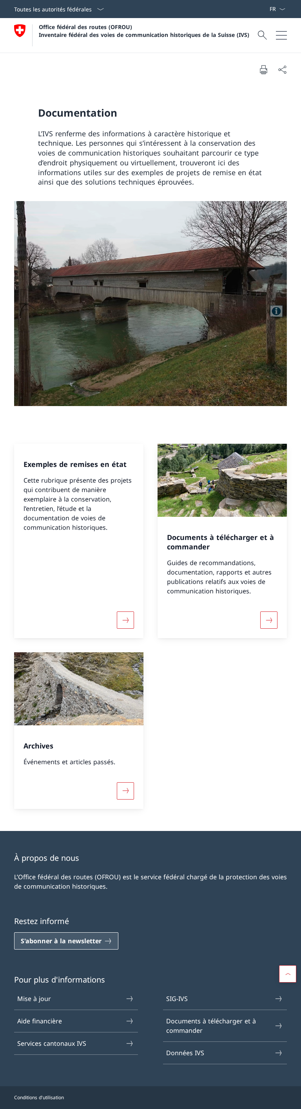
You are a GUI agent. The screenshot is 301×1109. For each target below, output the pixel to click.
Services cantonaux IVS (51, 1043)
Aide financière (39, 1021)
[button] (287, 974)
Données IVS (185, 1053)
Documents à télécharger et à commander (211, 1026)
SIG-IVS (177, 998)
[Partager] (282, 69)
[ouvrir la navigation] (281, 35)
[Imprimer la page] (263, 69)
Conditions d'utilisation (39, 1097)
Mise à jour (34, 998)
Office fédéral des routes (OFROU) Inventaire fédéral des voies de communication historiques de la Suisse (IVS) (144, 30)
